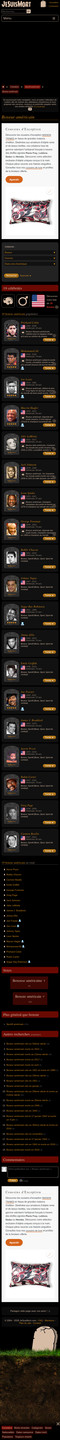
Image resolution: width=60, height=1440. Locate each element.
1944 (28, 695)
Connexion (53, 6)
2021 (34, 411)
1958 (28, 809)
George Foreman (30, 521)
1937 (28, 780)
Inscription (53, 2)
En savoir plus (39, 106)
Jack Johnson (28, 464)
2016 (34, 354)
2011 (34, 695)
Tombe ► (49, 340)
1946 (34, 468)
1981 (34, 383)
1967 (28, 581)
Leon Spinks (28, 493)
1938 (28, 667)
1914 (28, 383)
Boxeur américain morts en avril (22, 1065)
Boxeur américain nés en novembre (24, 1134)
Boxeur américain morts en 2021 (23, 1049)
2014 (34, 638)
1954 (28, 411)
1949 (28, 525)
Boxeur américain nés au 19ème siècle (26, 1075)
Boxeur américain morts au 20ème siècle (27, 1100)
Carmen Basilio (30, 833)
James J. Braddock (32, 720)
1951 (28, 553)
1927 (28, 837)
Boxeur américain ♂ (30, 998)
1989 (34, 610)
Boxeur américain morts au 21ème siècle (27, 1054)
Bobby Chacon (29, 550)
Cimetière (14, 87)
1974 (34, 723)
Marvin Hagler (29, 408)
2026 (34, 326)
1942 (28, 354)
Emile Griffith (29, 663)
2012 (34, 581)
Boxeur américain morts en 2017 (23, 1059)
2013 (34, 667)
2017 (34, 440)
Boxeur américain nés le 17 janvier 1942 (26, 1139)
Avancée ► (26, 275)
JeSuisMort (16, 4)
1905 (28, 723)
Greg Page (27, 805)
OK (30, 109)
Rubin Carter (28, 777)
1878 (28, 468)
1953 (28, 496)
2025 (34, 525)
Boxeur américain (10, 92)
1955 (28, 752)
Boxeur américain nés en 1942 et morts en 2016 (30, 1144)
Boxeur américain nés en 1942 (21, 1110)
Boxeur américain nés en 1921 (21, 1080)
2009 (34, 809)
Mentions (49, 1320)
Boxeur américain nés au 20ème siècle (26, 1043)
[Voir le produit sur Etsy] (30, 211)
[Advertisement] (30, 53)
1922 (28, 440)
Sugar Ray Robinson (32, 606)
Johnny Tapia (28, 578)
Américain (30, 328)
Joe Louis (26, 379)
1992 (28, 326)
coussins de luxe (34, 167)
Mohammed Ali (30, 351)
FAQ (40, 1320)
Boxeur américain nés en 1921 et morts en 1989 (30, 1070)
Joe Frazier (27, 692)
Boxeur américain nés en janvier (22, 1086)
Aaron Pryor (28, 748)
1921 (28, 610)
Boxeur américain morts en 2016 (23, 1149)
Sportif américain (32, 87)
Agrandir (14, 179)
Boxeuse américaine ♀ (29, 982)
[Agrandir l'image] (49, 191)
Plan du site (25, 1323)
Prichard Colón (30, 322)
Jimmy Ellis (27, 635)
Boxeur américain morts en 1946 (23, 1105)
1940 (28, 638)
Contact (37, 1323)
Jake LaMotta (29, 436)
